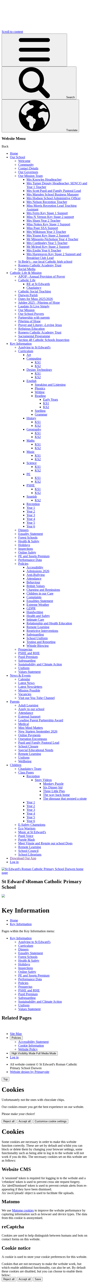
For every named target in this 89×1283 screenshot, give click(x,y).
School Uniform (37, 638)
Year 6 (30, 526)
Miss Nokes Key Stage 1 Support (48, 224)
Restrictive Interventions (42, 630)
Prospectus (25, 649)
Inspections (25, 548)
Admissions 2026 (37, 571)
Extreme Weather (37, 604)
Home (14, 153)
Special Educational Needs (35, 750)
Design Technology (39, 369)
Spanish (31, 496)
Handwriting (34, 612)
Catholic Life (26, 280)
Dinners (23, 530)
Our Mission (26, 310)
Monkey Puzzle (53, 783)
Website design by (29, 1072)
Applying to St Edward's (34, 347)
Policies (23, 563)
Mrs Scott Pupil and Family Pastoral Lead (53, 190)
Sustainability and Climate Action (40, 664)
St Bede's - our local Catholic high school (45, 261)
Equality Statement (30, 534)
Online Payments (29, 735)
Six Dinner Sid (53, 787)
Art (28, 355)
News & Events (20, 675)
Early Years (50, 399)
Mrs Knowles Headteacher (43, 179)
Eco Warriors (26, 828)
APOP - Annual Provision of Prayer (41, 276)
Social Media (26, 269)
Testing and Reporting (40, 642)
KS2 (38, 366)
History (31, 418)
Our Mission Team (30, 176)
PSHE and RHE (29, 653)
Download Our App (23, 858)
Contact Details (28, 168)
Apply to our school (31, 709)
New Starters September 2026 (37, 731)
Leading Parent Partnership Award (40, 720)
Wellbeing (24, 761)
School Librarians (29, 854)
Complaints (33, 597)
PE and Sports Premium (33, 556)
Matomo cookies (23, 1210)
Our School (17, 157)
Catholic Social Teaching (34, 291)
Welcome (24, 161)
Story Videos (43, 780)
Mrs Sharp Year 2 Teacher (43, 220)
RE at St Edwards (38, 284)
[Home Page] (44, 872)
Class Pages (26, 772)
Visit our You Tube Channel (36, 698)
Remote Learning (37, 627)
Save (38, 1279)
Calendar (24, 679)
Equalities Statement (39, 601)
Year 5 (30, 522)
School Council (28, 851)
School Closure (28, 746)
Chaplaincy (33, 287)
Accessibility (34, 567)
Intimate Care (35, 619)
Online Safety (27, 552)
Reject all (8, 1121)
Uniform (23, 668)
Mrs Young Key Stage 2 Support (47, 235)
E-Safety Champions (31, 824)
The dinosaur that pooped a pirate (65, 798)
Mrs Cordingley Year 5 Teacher (46, 243)
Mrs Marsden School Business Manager (52, 194)
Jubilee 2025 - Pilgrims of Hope (39, 302)
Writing (39, 392)
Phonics (40, 388)
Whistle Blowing (37, 645)
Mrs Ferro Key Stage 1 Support (47, 213)
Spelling (40, 410)
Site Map (16, 1033)
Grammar (41, 414)
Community (26, 164)
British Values (35, 586)
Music (30, 451)
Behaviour (33, 582)
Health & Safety (28, 541)
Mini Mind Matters (30, 727)
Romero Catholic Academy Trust (39, 265)
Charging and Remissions (43, 589)
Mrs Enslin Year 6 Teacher (43, 250)
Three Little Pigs (54, 791)
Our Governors (28, 172)
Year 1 (30, 507)
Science (31, 463)
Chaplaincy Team (29, 768)
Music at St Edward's (32, 832)
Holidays (24, 545)
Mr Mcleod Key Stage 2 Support (47, 246)
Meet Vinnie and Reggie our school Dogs (45, 843)
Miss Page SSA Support (42, 228)
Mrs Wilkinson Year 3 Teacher (46, 231)
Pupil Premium (28, 657)
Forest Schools (27, 537)
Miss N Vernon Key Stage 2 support (50, 217)
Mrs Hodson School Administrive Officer (53, 198)
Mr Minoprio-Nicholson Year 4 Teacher (52, 239)
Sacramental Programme (34, 336)
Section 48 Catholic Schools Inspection (43, 340)
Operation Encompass (32, 739)
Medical (23, 724)
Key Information (21, 343)
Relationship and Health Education (49, 623)
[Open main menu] (34, 50)
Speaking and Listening (50, 384)
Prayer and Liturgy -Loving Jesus (40, 325)
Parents (14, 701)
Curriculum (25, 351)
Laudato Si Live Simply (33, 306)
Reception (33, 504)
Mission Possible (29, 690)
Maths (30, 440)
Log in (14, 862)
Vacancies (24, 694)
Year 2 (30, 511)
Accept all (25, 1121)
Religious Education (31, 328)
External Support (29, 716)
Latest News (26, 683)
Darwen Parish (28, 295)
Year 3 (30, 515)
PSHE (30, 485)
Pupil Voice (25, 836)
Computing (33, 358)
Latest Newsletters (30, 686)
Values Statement (29, 672)
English (31, 381)
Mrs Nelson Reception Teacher (46, 202)
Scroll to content (12, 31)
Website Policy (28, 1049)
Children (15, 765)
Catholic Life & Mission (26, 272)
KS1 (38, 362)
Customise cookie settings (51, 1121)
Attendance (33, 578)
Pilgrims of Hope (29, 321)
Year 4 (30, 519)
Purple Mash (26, 839)
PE (28, 474)
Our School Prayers (31, 314)
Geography (33, 429)
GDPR (31, 608)
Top (5, 1079)
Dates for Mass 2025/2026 (35, 299)
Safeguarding (35, 634)
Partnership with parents (34, 317)
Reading (40, 396)
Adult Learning (28, 705)
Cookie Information (31, 1045)
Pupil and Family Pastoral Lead (38, 742)
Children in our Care (39, 593)
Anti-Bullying (35, 575)
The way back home (56, 795)
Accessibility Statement (33, 1042)
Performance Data (30, 560)
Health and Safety (38, 616)
